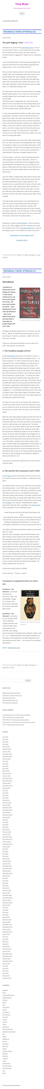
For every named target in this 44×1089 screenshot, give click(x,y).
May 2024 (5, 795)
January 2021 (6, 893)
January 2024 (6, 805)
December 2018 (7, 954)
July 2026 (5, 737)
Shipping (5, 1056)
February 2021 (6, 890)
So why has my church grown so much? (23, 722)
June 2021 (5, 880)
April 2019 (5, 944)
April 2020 (5, 915)
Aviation (4, 1000)
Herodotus (32, 255)
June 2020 (5, 910)
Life (3, 1034)
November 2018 (7, 956)
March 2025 (6, 771)
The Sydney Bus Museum (10, 703)
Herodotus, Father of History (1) (19, 270)
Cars (3, 1005)
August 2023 (6, 817)
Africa (4, 993)
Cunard (4, 1022)
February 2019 (6, 949)
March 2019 (6, 946)
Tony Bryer (22, 4)
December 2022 (7, 837)
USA (3, 1071)
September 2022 (7, 844)
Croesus (8, 476)
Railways (5, 1053)
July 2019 (5, 937)
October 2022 (6, 841)
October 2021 (6, 871)
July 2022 (5, 849)
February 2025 (6, 773)
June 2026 (5, 739)
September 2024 (7, 785)
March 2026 (6, 746)
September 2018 (7, 961)
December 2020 (7, 895)
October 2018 (6, 958)
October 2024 (6, 783)
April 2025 (5, 768)
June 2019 (5, 939)
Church (4, 1010)
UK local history (7, 1066)
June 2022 (5, 851)
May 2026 (5, 742)
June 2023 (5, 822)
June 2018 (5, 968)
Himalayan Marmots (27, 228)
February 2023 (6, 832)
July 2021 (5, 878)
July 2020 (5, 907)
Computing (5, 1012)
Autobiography (7, 997)
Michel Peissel (22, 223)
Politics (4, 1049)
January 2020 (6, 922)
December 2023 (7, 807)
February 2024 (6, 803)
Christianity (5, 1007)
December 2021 (7, 866)
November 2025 (7, 756)
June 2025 (5, 764)
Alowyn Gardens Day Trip (10, 700)
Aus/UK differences (8, 995)
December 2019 (7, 924)
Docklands (5, 1027)
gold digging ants (27, 48)
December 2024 (7, 778)
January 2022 (6, 863)
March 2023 (6, 829)
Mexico (4, 1041)
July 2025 (5, 761)
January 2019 (6, 951)
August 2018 (6, 963)
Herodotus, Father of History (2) (19, 31)
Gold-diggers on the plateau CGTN (22, 235)
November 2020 (7, 898)
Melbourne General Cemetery (11, 693)
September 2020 (7, 902)
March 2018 (6, 976)
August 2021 (6, 876)
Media (4, 1036)
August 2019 (6, 934)
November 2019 (7, 927)
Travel (4, 1061)
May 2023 (5, 824)
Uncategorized (6, 1068)
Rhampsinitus (11, 356)
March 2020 (6, 917)
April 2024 (5, 798)
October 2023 (6, 812)
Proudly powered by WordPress (11, 1085)
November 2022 (7, 839)
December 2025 (7, 754)
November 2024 (7, 781)
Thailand (5, 1058)
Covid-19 (5, 1017)
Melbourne (5, 1039)
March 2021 (6, 888)
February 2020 (6, 919)
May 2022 (5, 854)
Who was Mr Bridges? (23, 715)
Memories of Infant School (16, 717)
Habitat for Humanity (9, 1032)
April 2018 (5, 973)
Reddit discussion (14, 648)
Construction (6, 1014)
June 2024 (5, 793)
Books (19, 255)
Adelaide (5, 990)
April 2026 (5, 744)
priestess (34, 505)
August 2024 (6, 788)
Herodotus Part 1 (22, 240)
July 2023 (5, 820)
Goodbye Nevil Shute (8, 698)
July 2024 (5, 790)
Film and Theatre (7, 1029)
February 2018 (6, 978)
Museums (5, 1044)
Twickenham (6, 1063)
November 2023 (7, 810)
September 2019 (7, 932)
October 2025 (6, 759)
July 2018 (5, 966)
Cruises (4, 1019)
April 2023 (5, 827)
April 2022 (5, 856)
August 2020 (6, 905)
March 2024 (6, 800)
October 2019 (6, 929)
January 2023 (6, 834)
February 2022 (6, 861)
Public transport (7, 1051)
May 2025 (5, 766)
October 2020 (6, 900)
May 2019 (5, 941)
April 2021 (5, 885)
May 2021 (5, 883)
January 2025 (6, 776)
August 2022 (6, 846)
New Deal (5, 1046)
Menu (22, 13)
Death (4, 1024)
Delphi (9, 503)
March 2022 (6, 859)
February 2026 (6, 749)
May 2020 (5, 912)
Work (4, 1073)
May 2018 (5, 971)
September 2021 (7, 873)
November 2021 (7, 868)
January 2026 (6, 751)
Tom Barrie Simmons (8, 715)
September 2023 (7, 815)
